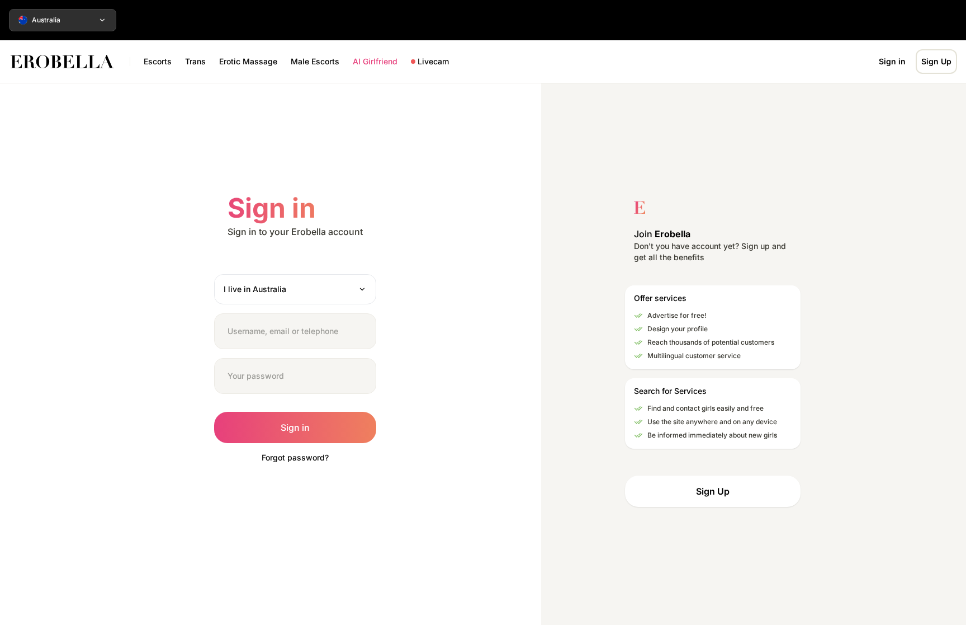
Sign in (892, 61)
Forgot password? (295, 457)
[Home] (68, 61)
